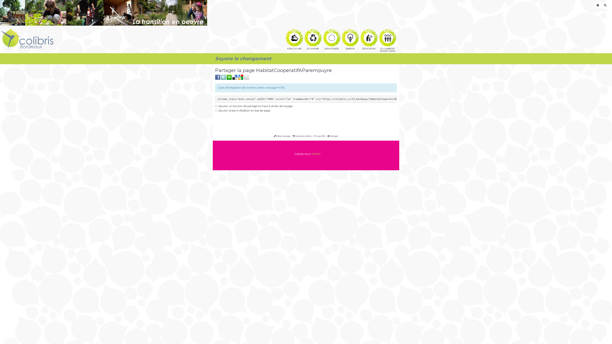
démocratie (331, 31)
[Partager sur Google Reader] (240, 77)
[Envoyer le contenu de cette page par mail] (246, 77)
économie (313, 31)
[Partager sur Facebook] (217, 77)
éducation (369, 31)
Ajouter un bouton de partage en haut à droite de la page (255, 106)
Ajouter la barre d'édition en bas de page (244, 110)
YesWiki (316, 153)
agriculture (294, 31)
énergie (350, 31)
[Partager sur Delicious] (234, 77)
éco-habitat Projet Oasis (387, 31)
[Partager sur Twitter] (223, 77)
